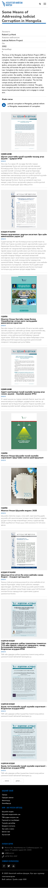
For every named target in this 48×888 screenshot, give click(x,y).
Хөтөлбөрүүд (6, 804)
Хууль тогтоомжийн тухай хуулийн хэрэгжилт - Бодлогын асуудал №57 (24, 708)
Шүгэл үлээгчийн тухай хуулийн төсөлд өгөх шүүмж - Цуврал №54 (22, 158)
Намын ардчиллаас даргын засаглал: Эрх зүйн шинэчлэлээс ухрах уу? (24, 236)
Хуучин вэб (6, 835)
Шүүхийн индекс (8, 812)
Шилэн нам (6, 832)
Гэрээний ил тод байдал (10, 820)
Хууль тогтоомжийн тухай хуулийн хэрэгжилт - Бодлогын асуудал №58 (24, 767)
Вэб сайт (5, 879)
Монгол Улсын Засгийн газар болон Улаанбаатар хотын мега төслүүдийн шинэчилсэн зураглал (19, 321)
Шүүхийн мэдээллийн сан (11, 815)
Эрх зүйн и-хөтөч (8, 829)
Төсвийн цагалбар (8, 823)
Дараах (19, 781)
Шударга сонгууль (8, 826)
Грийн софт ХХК (19, 879)
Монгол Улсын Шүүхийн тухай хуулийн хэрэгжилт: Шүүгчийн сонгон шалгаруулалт (22, 457)
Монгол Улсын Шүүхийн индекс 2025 (19, 511)
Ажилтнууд (6, 801)
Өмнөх (6, 781)
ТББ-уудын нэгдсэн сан (10, 818)
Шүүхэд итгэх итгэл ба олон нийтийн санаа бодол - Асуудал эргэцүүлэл (22, 576)
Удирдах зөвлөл (7, 798)
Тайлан (4, 795)
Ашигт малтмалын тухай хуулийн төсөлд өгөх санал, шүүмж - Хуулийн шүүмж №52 (23, 393)
